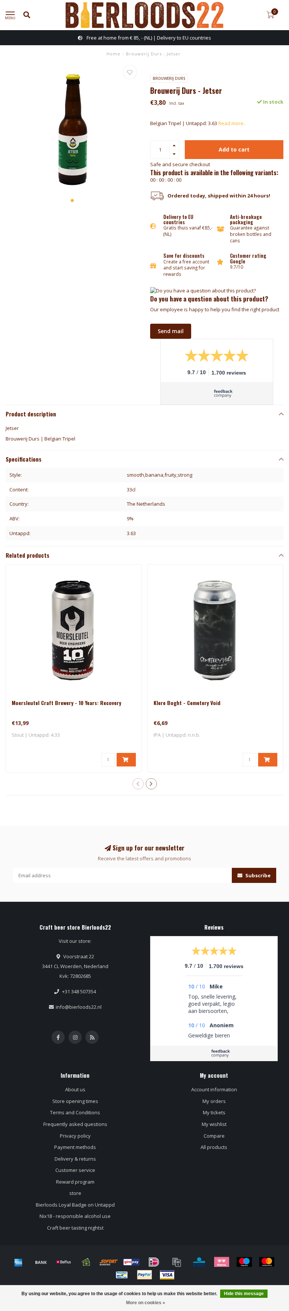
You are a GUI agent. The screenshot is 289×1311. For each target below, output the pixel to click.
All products (214, 1147)
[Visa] (167, 1274)
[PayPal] (144, 1274)
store (75, 1193)
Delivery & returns (75, 1158)
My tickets (214, 1112)
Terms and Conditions (75, 1112)
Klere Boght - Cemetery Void (187, 703)
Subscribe (257, 875)
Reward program (75, 1181)
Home (113, 54)
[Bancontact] (122, 1274)
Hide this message (244, 1293)
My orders (214, 1101)
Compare (214, 1135)
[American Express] (18, 1262)
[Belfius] (63, 1262)
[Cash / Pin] (86, 1262)
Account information (214, 1089)
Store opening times (75, 1101)
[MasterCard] (266, 1262)
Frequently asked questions (75, 1124)
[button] (72, 200)
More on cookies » (145, 1302)
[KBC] (199, 1262)
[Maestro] (244, 1262)
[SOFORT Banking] (108, 1262)
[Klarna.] (221, 1262)
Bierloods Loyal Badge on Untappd (75, 1204)
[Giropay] (131, 1262)
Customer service (75, 1170)
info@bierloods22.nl (79, 1007)
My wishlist (214, 1124)
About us (75, 1089)
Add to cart (234, 149)
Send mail (171, 331)
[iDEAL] (153, 1262)
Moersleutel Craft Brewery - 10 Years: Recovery (66, 703)
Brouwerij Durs (169, 78)
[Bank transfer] (41, 1262)
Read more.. (232, 123)
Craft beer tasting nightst (75, 1227)
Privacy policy (75, 1135)
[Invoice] (176, 1262)
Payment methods (75, 1147)
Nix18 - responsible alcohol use (75, 1216)
